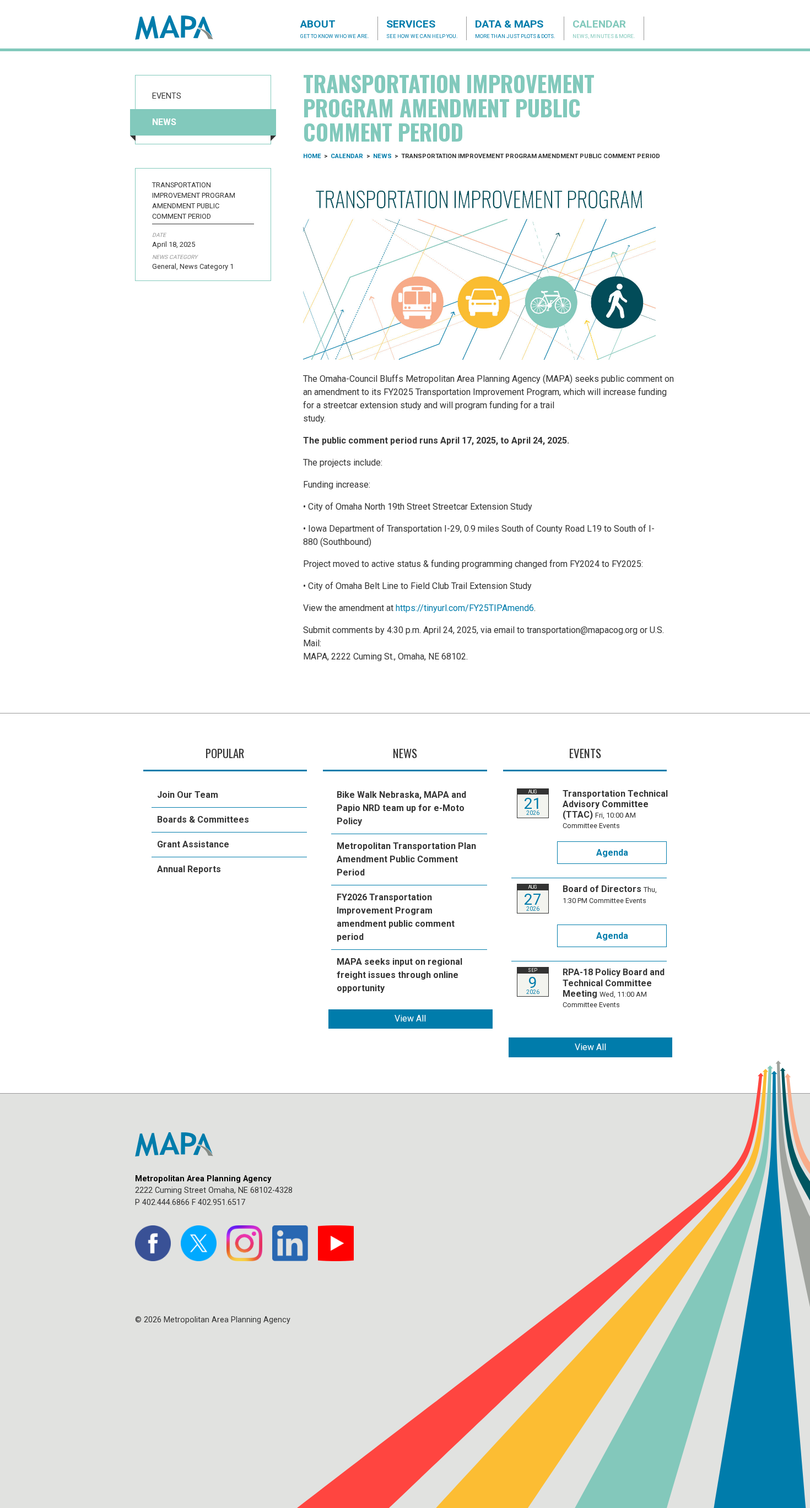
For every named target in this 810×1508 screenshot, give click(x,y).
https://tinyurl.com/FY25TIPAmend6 (465, 608)
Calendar (604, 28)
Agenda (612, 852)
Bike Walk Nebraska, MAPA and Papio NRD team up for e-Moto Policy (401, 808)
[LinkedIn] (290, 1243)
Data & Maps (515, 28)
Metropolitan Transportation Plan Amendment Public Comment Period (406, 859)
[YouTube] (336, 1243)
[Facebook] (153, 1243)
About (334, 28)
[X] (199, 1243)
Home (312, 156)
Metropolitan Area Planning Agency (184, 27)
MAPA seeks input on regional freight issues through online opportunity (399, 974)
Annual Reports (189, 869)
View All (410, 1018)
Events (166, 96)
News (164, 122)
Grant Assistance (193, 844)
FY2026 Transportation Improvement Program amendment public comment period (396, 917)
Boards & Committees (203, 819)
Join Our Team (187, 795)
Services (422, 28)
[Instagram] (244, 1243)
